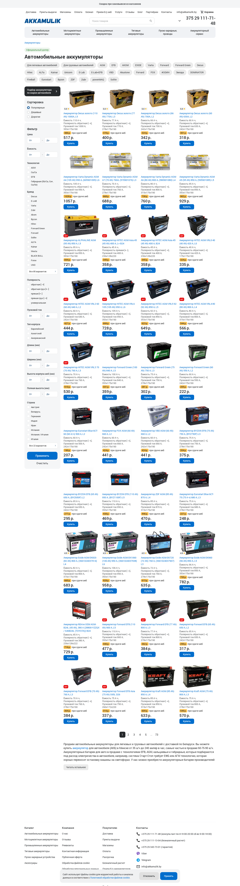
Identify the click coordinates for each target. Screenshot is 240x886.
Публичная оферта (72, 857)
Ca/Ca (34, 172)
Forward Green (183, 65)
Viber (144, 853)
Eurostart (46, 79)
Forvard (140, 72)
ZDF (73, 79)
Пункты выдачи (48, 12)
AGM (102, 65)
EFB (114, 65)
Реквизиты (68, 845)
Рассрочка (108, 857)
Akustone (125, 72)
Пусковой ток (34, 309)
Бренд (30, 191)
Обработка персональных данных (80, 868)
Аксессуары (30, 862)
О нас (65, 833)
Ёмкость (31, 148)
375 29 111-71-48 (201, 20)
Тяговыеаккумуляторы (136, 32)
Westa (34, 251)
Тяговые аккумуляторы (37, 851)
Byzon (61, 79)
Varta (151, 65)
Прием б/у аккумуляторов (116, 868)
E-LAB (34, 200)
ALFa (41, 72)
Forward (164, 65)
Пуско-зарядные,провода (168, 32)
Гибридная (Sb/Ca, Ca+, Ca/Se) (42, 183)
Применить (42, 455)
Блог (140, 12)
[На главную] (42, 21)
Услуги (118, 12)
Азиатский (36, 333)
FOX (153, 72)
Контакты (166, 12)
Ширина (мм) (34, 359)
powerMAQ (98, 79)
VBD (111, 72)
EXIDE (138, 65)
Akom (33, 214)
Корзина (209, 12)
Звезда (180, 72)
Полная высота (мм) (38, 388)
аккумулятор (80, 748)
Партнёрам (152, 12)
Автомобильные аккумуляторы (40, 32)
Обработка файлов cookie (76, 862)
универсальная (38, 302)
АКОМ (125, 65)
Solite (114, 79)
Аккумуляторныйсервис (199, 32)
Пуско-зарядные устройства (39, 857)
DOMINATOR (197, 72)
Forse (33, 260)
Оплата (78, 12)
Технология (33, 163)
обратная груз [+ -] (40, 289)
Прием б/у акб (104, 12)
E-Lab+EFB (97, 72)
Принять (168, 876)
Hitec (29, 72)
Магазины (65, 12)
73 (156, 734)
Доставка (31, 12)
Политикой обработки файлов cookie (110, 877)
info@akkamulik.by (151, 866)
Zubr (83, 79)
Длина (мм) (33, 345)
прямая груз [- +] (39, 298)
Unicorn (68, 72)
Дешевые (36, 112)
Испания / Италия (39, 434)
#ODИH (165, 72)
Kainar (54, 72)
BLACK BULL (37, 255)
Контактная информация (75, 851)
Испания (35, 429)
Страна (31, 402)
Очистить (42, 463)
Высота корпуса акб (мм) (41, 373)
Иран (33, 425)
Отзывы (130, 12)
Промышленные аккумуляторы (104, 32)
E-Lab (82, 72)
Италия (34, 439)
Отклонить (149, 876)
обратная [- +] (37, 284)
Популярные (38, 107)
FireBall (31, 79)
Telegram (146, 860)
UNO (33, 264)
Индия (34, 420)
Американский (38, 337)
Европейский (37, 328)
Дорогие (35, 116)
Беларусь (35, 411)
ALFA (33, 242)
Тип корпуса (33, 324)
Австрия (35, 407)
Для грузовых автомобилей (78, 65)
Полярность (33, 279)
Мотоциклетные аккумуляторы (72, 32)
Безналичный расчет (114, 862)
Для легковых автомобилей (42, 65)
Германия (35, 416)
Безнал (89, 12)
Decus (200, 65)
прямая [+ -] (36, 293)
